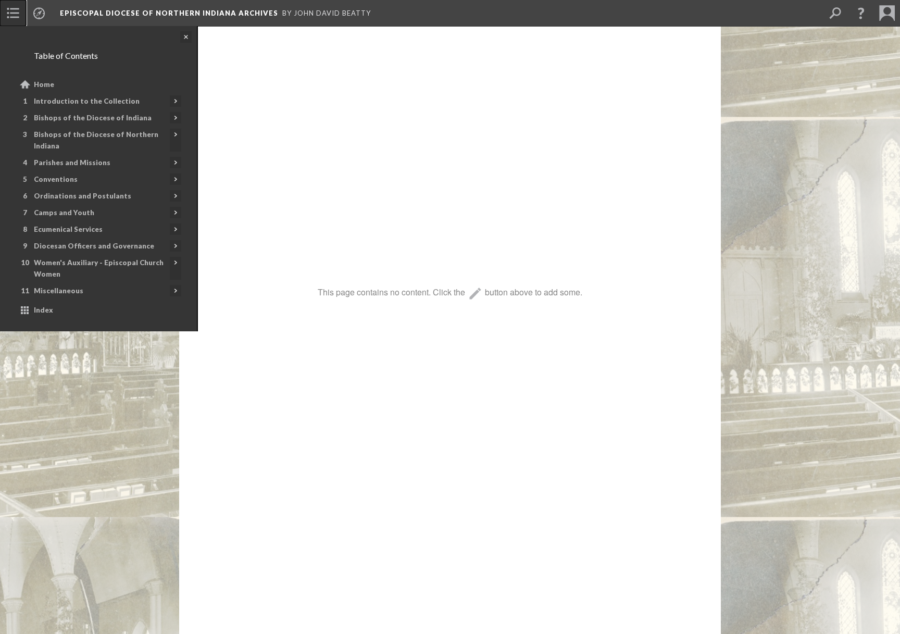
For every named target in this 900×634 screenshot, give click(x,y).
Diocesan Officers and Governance (94, 246)
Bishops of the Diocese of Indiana (93, 118)
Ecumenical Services (68, 229)
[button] (861, 13)
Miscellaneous (58, 291)
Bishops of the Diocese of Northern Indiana (96, 140)
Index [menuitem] (43, 310)
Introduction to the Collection (87, 101)
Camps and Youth (64, 212)
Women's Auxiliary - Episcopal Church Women (99, 268)
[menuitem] (13, 13)
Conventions (56, 179)
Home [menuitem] (44, 84)
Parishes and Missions (72, 162)
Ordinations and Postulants (82, 196)
